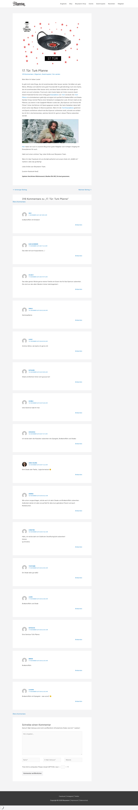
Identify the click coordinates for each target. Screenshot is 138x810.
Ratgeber (121, 4)
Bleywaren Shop (80, 4)
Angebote (63, 4)
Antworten (78, 225)
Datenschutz (84, 800)
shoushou (32, 432)
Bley (70, 4)
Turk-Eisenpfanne (68, 108)
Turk (63, 95)
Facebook (62, 796)
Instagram (70, 796)
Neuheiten (111, 4)
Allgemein (38, 74)
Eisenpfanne (54, 95)
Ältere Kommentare (19, 202)
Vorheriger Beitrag (20, 190)
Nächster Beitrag (84, 190)
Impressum (75, 800)
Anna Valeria (33, 463)
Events (91, 4)
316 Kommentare (27, 74)
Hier (23, 147)
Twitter (76, 796)
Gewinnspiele (100, 4)
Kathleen (32, 370)
